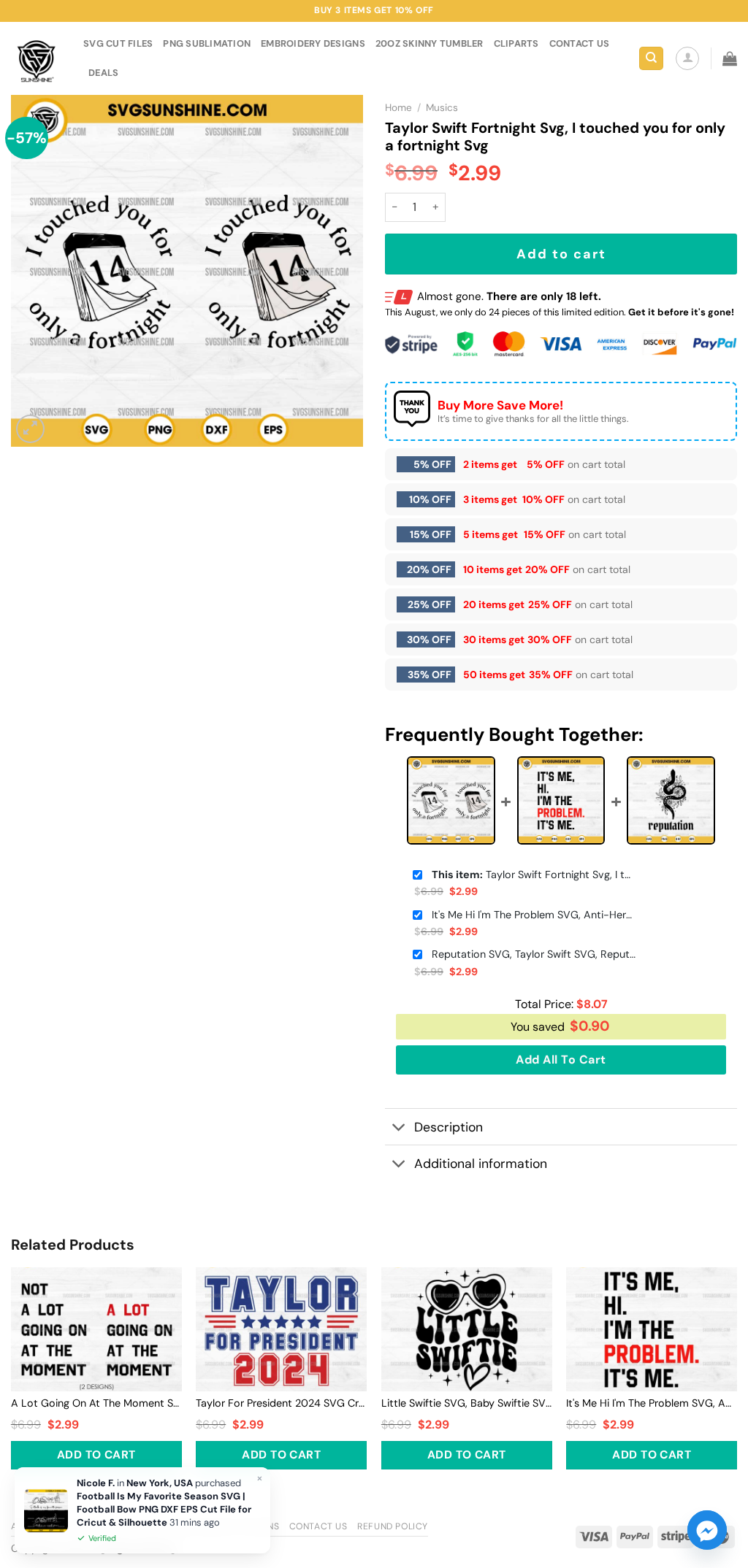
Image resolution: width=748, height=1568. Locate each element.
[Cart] (729, 58)
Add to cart (561, 254)
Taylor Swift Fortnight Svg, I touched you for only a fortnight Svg (534, 874)
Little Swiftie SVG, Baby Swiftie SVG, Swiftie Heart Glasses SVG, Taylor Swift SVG (466, 1403)
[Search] (651, 59)
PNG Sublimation (207, 43)
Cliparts (516, 43)
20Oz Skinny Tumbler (429, 43)
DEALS (103, 72)
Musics (442, 107)
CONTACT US (579, 43)
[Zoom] (30, 429)
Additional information (480, 1164)
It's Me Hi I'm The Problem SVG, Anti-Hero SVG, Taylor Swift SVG (534, 914)
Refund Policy (392, 1526)
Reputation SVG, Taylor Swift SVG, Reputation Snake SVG (534, 954)
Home (398, 107)
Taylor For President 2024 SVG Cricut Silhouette (281, 1403)
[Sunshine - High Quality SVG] (36, 59)
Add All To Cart (561, 1059)
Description (448, 1127)
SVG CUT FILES (118, 43)
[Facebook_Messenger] (707, 1530)
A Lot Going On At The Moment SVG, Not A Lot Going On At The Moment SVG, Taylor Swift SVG (96, 1403)
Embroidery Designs (313, 43)
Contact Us (318, 1526)
